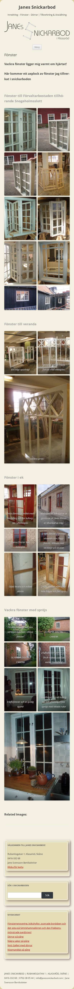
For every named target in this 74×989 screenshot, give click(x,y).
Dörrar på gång (16, 936)
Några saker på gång (18, 941)
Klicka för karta (15, 867)
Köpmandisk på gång (19, 949)
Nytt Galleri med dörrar (20, 945)
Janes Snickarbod (37, 7)
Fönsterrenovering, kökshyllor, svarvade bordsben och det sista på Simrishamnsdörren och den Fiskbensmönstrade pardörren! (37, 928)
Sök (47, 895)
